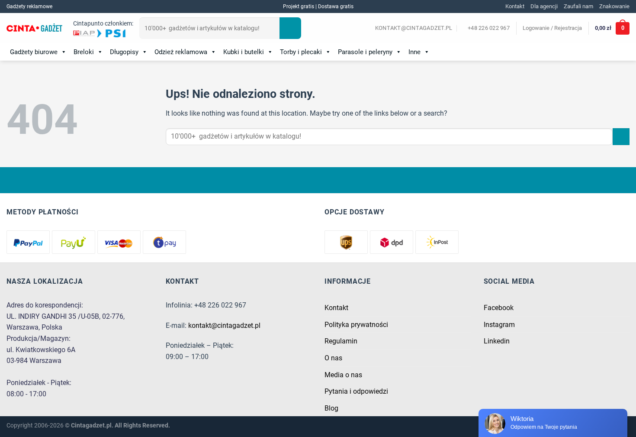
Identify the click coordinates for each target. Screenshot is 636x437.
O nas (333, 358)
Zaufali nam (578, 6)
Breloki (84, 52)
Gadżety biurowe (34, 52)
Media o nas (343, 375)
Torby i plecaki (301, 52)
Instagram (499, 324)
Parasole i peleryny (365, 52)
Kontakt (514, 6)
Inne (414, 52)
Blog (331, 408)
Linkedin (497, 341)
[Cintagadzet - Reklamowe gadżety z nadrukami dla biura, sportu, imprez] (34, 28)
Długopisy (124, 52)
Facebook (499, 308)
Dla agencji (544, 6)
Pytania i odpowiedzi (356, 391)
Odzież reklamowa (180, 52)
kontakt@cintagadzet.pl (224, 325)
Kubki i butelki (243, 52)
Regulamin (340, 341)
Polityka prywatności (356, 324)
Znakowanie (614, 6)
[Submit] (290, 28)
